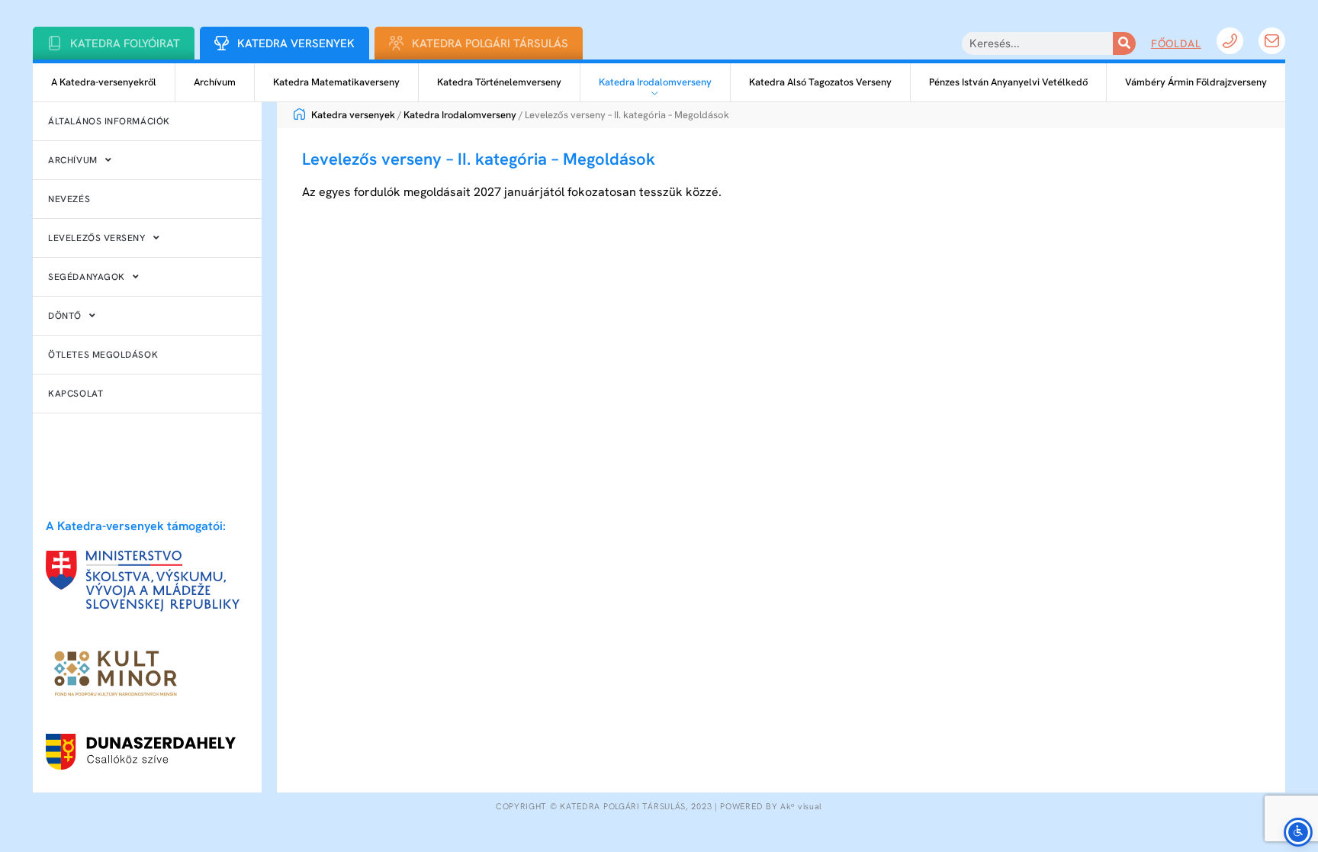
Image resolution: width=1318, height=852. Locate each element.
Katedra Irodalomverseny (655, 82)
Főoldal (1176, 43)
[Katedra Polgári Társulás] (396, 43)
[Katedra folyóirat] (54, 43)
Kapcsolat (75, 393)
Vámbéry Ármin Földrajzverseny (1196, 82)
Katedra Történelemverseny (499, 82)
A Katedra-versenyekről (103, 82)
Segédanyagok (86, 277)
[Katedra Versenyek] (221, 43)
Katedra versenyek (352, 114)
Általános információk (109, 121)
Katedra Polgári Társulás (490, 43)
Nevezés (69, 199)
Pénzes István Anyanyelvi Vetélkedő (1008, 82)
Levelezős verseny (96, 238)
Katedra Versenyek (296, 43)
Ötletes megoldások (103, 355)
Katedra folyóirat (125, 43)
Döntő (65, 316)
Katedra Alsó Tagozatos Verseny (820, 82)
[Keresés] (1124, 43)
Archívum (215, 82)
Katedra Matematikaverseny (336, 82)
